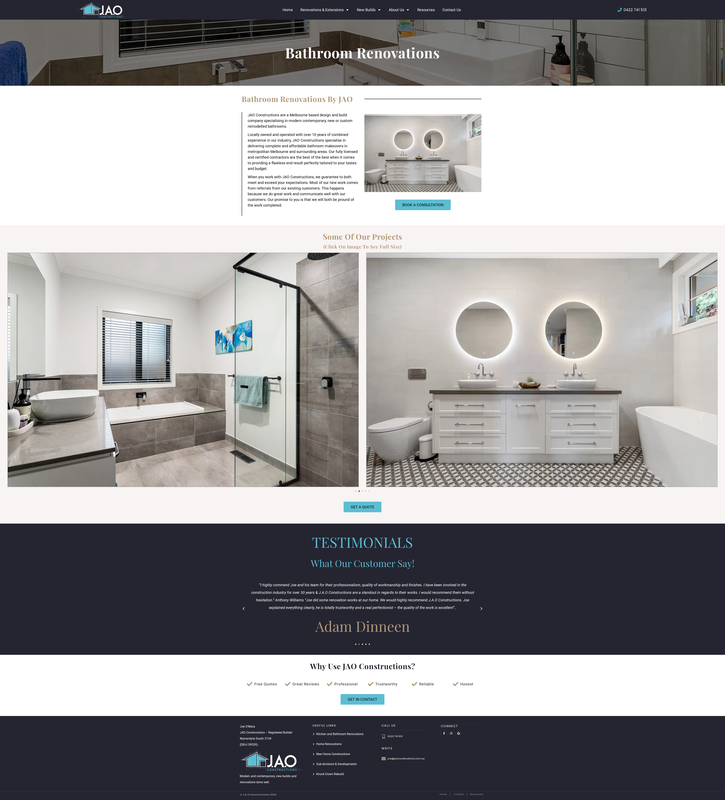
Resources (426, 10)
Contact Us (451, 10)
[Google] (458, 733)
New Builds (366, 10)
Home (288, 10)
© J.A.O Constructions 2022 (258, 794)
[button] (355, 491)
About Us (396, 10)
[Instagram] (451, 733)
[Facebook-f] (444, 733)
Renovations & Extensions (322, 10)
